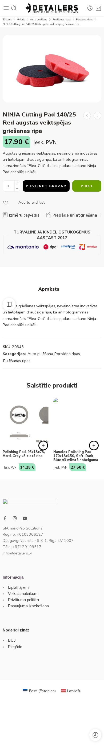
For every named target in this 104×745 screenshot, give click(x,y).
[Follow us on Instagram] (14, 518)
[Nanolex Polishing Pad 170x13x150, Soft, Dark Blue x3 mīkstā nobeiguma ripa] (77, 422)
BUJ (12, 640)
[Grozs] (98, 8)
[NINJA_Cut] (52, 69)
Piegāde (15, 647)
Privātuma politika (23, 600)
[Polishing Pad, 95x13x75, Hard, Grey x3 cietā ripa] (27, 422)
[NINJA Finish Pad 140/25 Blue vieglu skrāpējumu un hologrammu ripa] (97, 115)
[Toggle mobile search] (14, 8)
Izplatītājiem (18, 587)
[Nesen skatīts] (95, 735)
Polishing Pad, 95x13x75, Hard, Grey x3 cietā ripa (24, 454)
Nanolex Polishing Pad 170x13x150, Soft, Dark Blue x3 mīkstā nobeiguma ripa (75, 456)
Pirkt (87, 186)
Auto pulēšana (38, 19)
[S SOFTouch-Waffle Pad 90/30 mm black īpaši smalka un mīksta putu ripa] (87, 115)
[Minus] (17, 189)
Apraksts (48, 289)
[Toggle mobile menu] (6, 8)
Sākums (7, 19)
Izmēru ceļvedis (23, 215)
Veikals (21, 19)
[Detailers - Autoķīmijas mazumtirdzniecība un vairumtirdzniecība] (52, 8)
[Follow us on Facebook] (5, 518)
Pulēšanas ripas (62, 19)
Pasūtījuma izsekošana (28, 606)
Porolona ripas (84, 19)
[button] (43, 445)
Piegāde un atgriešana (74, 215)
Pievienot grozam (46, 186)
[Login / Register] (90, 8)
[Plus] (17, 183)
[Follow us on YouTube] (24, 518)
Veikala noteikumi (23, 593)
